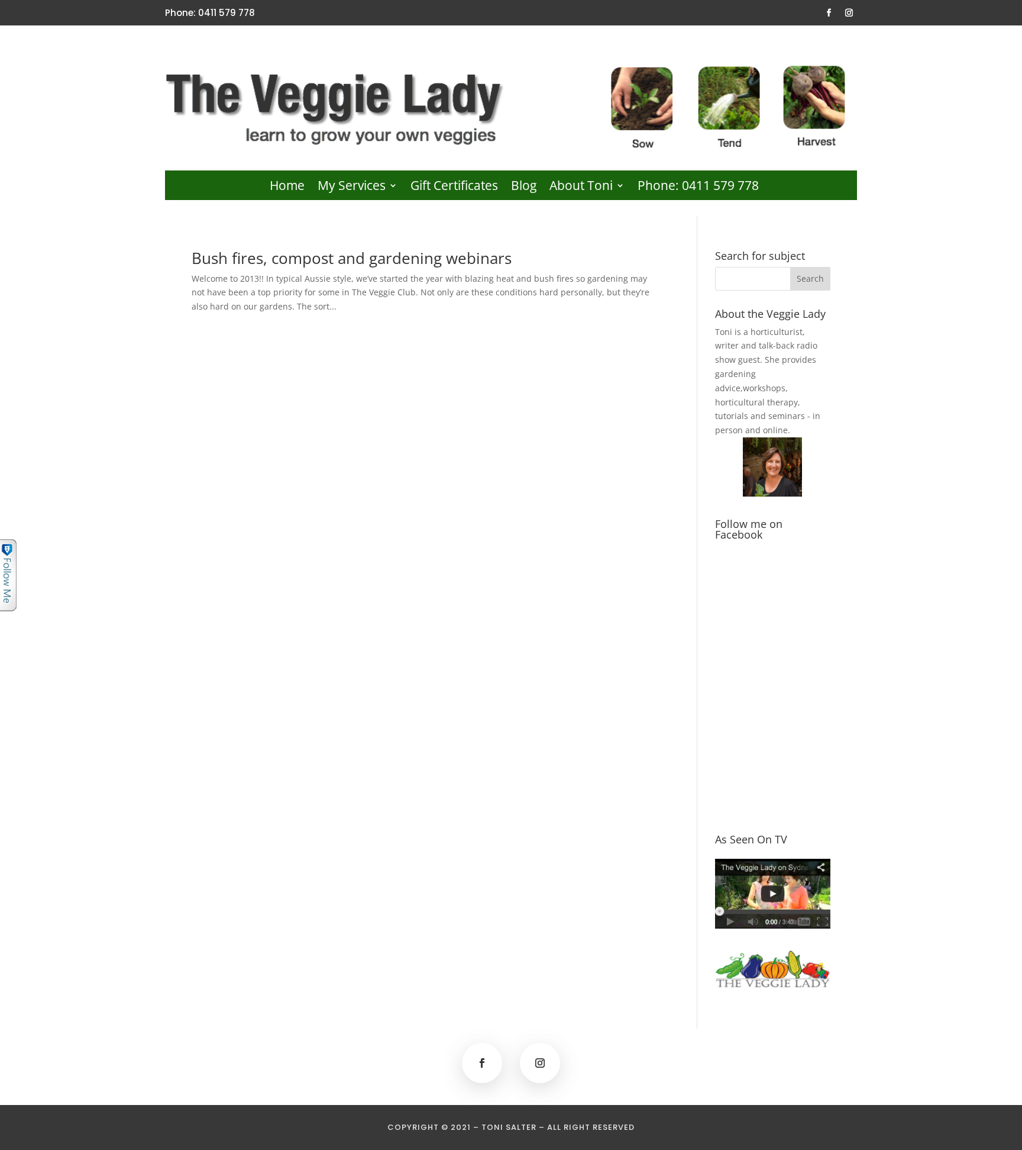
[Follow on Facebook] (829, 13)
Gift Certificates (454, 187)
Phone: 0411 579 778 (698, 187)
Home (287, 187)
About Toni (581, 187)
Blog (523, 187)
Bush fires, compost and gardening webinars (352, 258)
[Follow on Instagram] (849, 13)
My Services (352, 187)
